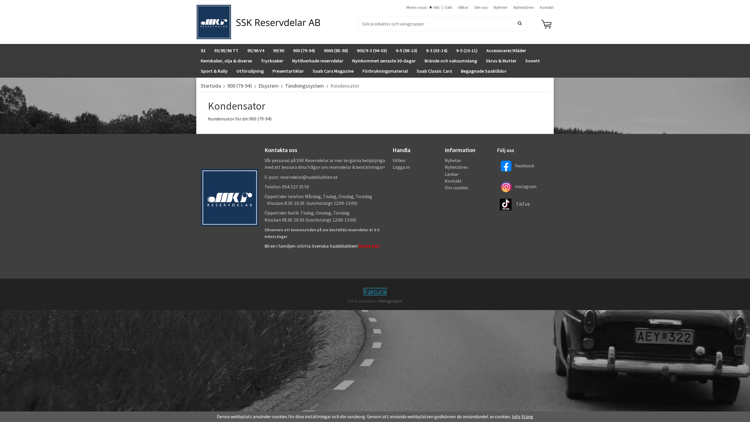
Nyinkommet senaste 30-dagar (384, 61)
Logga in (401, 167)
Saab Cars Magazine (333, 71)
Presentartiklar (288, 71)
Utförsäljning (250, 71)
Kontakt (547, 7)
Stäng (527, 416)
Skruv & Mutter (501, 61)
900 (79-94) (304, 50)
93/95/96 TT (226, 50)
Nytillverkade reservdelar (317, 61)
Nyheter (501, 7)
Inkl (436, 7)
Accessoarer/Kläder (506, 50)
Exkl (448, 7)
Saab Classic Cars (434, 71)
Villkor (463, 7)
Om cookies (456, 187)
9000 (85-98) (336, 50)
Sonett (532, 61)
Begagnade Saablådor (484, 71)
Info (516, 416)
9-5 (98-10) (406, 50)
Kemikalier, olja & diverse (226, 61)
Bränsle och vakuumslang (451, 61)
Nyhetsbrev (524, 7)
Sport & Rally (214, 71)
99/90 (278, 50)
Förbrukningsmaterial (385, 71)
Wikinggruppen (390, 301)
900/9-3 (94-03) (372, 50)
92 (203, 50)
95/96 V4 (255, 50)
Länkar (451, 174)
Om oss (481, 7)
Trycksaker (272, 61)
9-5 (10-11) (467, 50)
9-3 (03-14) (436, 50)
